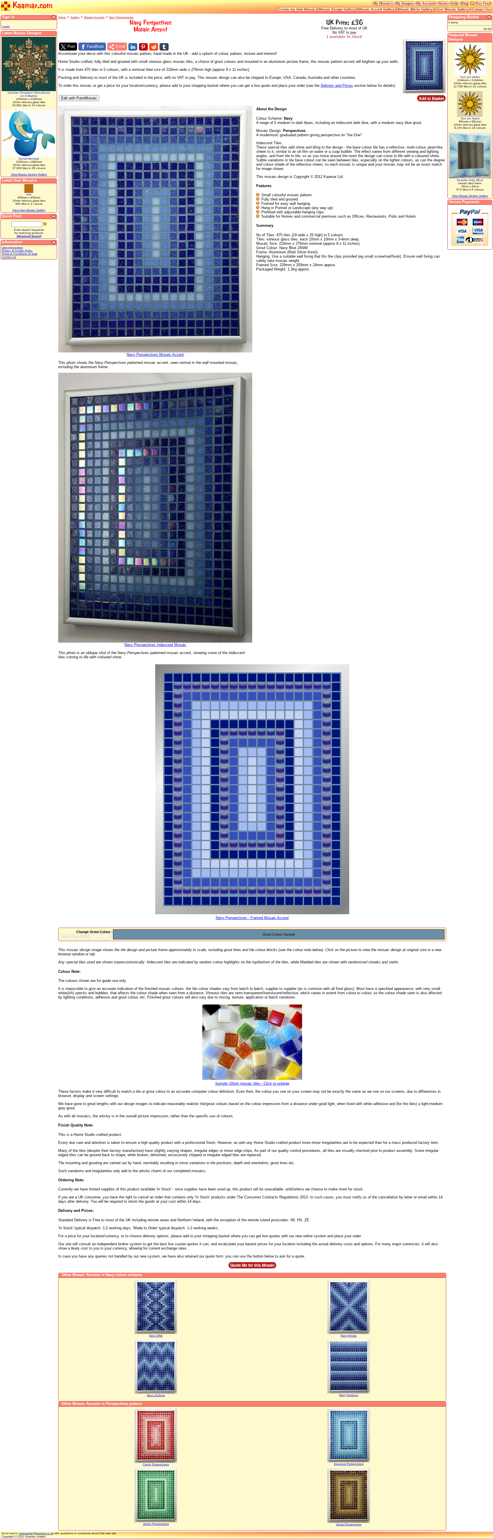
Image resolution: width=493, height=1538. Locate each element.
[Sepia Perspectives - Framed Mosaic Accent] (348, 1521)
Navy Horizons (348, 1395)
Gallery (75, 17)
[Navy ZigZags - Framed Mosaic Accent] (155, 1392)
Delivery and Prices (337, 85)
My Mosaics (383, 3)
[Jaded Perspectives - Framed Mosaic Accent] (155, 1521)
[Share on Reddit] (153, 47)
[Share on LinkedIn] (132, 47)
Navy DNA (156, 1335)
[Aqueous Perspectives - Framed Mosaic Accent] (348, 1461)
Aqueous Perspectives (348, 1463)
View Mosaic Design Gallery (29, 174)
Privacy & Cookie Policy (17, 250)
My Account (426, 3)
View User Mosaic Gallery (28, 210)
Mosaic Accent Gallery (376, 9)
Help (454, 3)
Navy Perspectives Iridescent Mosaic (155, 645)
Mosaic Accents (94, 17)
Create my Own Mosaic (297, 9)
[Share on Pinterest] (143, 47)
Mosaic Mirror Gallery (415, 9)
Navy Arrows (349, 1335)
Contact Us (481, 9)
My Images (404, 3)
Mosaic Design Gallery (337, 9)
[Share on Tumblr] (163, 47)
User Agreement (12, 247)
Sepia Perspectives (348, 1524)
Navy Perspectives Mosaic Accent (155, 354)
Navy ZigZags (156, 1395)
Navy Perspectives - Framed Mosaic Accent (252, 918)
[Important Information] (54, 242)
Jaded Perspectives (156, 1523)
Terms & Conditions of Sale (19, 253)
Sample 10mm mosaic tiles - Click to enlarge (252, 1083)
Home (62, 17)
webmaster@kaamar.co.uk (36, 1533)
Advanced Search (29, 236)
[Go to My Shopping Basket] (489, 17)
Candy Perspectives (156, 1464)
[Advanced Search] (54, 216)
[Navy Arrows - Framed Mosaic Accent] (348, 1333)
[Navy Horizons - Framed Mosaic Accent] (348, 1392)
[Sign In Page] (54, 17)
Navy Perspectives (121, 17)
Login (6, 26)
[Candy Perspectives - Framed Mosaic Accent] (155, 1461)
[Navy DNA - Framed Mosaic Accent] (155, 1333)
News (443, 3)
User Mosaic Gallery (452, 9)
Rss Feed (483, 3)
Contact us (9, 256)
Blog (464, 3)
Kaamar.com (31, 5)
